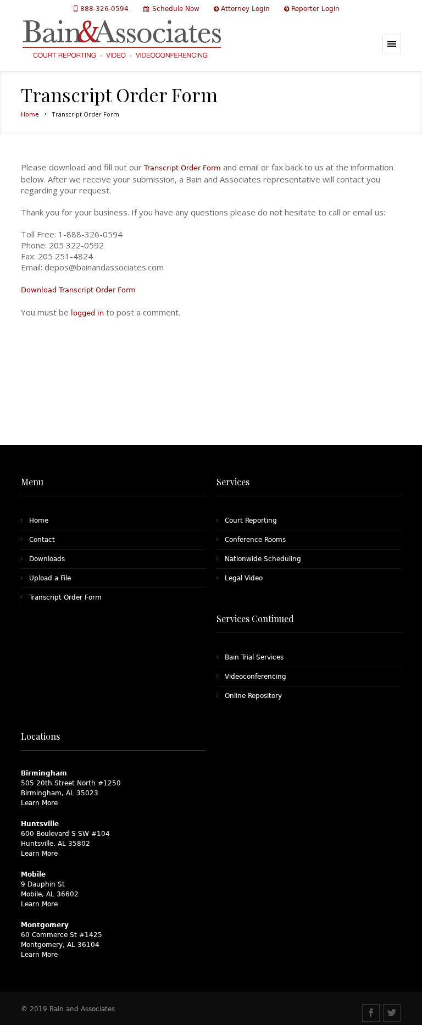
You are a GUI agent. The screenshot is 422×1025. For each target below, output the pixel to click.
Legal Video (244, 578)
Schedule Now (175, 9)
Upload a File (50, 578)
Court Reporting (251, 520)
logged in (87, 313)
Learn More (39, 803)
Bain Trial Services (254, 657)
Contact (42, 540)
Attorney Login (245, 9)
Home (30, 114)
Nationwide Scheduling (263, 559)
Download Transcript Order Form (78, 290)
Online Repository (253, 696)
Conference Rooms (255, 540)
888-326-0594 (105, 9)
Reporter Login (315, 9)
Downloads (47, 559)
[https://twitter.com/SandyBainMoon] (392, 1013)
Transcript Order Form (182, 168)
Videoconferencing (255, 676)
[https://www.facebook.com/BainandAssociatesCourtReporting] (371, 1013)
